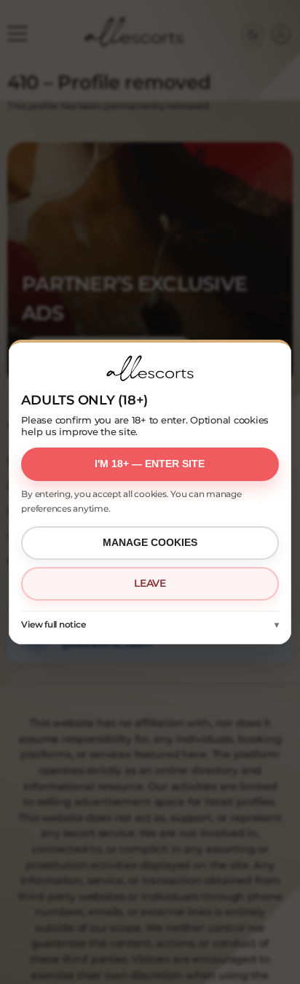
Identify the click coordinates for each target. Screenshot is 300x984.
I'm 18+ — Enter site (150, 463)
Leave (150, 583)
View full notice (53, 624)
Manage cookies (150, 542)
